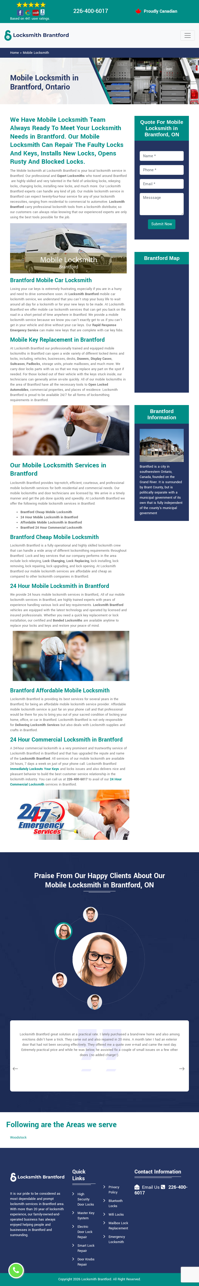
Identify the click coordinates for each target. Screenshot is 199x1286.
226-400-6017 (90, 11)
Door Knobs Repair (86, 1262)
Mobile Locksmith (36, 52)
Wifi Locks (116, 1214)
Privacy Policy (114, 1190)
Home (14, 52)
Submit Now (161, 224)
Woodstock (18, 1137)
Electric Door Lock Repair (84, 1231)
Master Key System (85, 1216)
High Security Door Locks (85, 1199)
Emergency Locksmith (117, 1239)
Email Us (151, 1187)
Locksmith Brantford (96, 1279)
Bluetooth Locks (116, 1203)
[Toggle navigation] (187, 35)
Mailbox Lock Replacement (118, 1226)
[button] (63, 931)
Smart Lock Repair (85, 1248)
